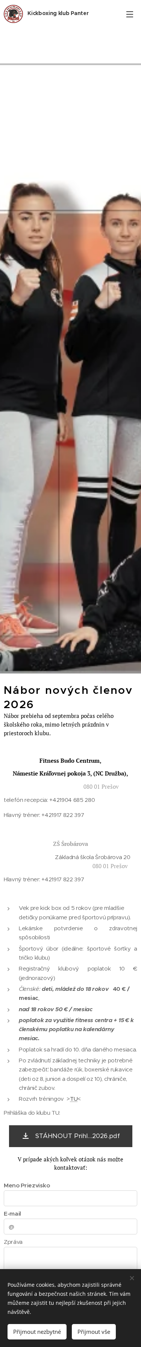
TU (73, 1098)
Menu (129, 13)
